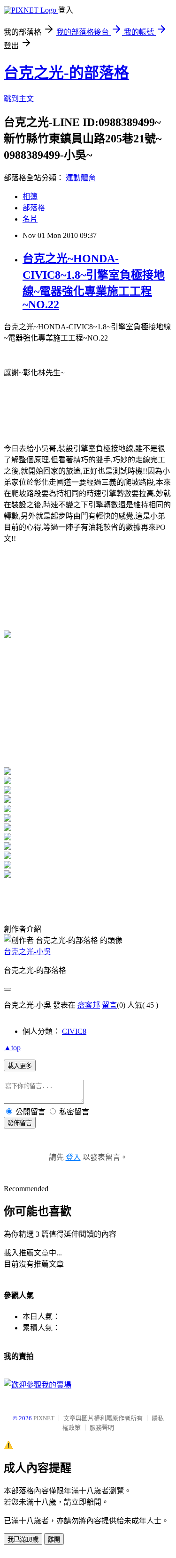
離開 (54, 1539)
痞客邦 (88, 1005)
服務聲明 (102, 1427)
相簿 (30, 196)
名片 (30, 219)
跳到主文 (19, 99)
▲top (12, 1048)
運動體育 (81, 178)
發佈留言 (20, 1123)
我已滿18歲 (23, 1539)
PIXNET (43, 1418)
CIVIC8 (74, 1031)
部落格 (34, 208)
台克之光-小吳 (27, 952)
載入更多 (20, 1065)
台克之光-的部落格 (66, 72)
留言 (109, 1005)
